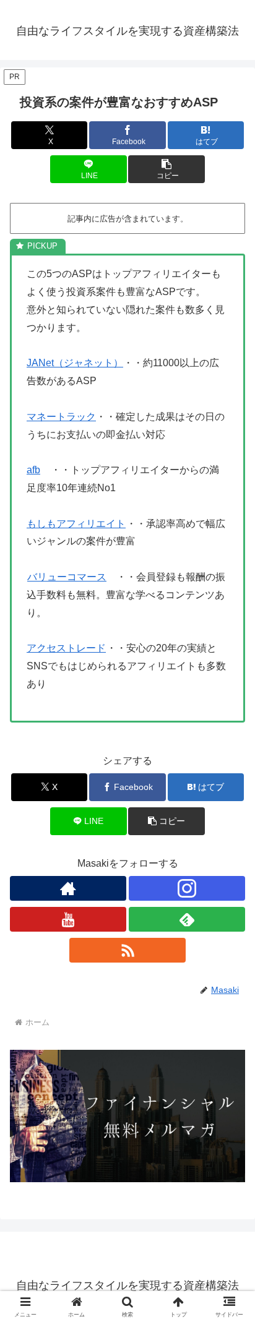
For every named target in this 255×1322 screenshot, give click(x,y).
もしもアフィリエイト (76, 523)
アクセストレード (66, 648)
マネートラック (61, 416)
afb (33, 470)
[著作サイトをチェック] (68, 888)
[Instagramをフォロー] (187, 888)
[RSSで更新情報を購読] (127, 950)
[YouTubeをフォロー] (68, 919)
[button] (166, 169)
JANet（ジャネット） (75, 363)
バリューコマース (66, 577)
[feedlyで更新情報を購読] (187, 919)
